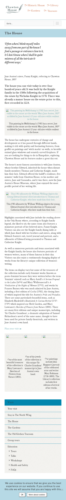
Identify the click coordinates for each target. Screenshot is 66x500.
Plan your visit (12, 328)
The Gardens (14, 427)
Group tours (14, 440)
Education (12, 446)
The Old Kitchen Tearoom (20, 434)
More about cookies (37, 495)
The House (13, 421)
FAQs (13, 469)
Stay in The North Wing (19, 415)
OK (22, 495)
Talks (13, 456)
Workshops (16, 460)
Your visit (12, 408)
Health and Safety (19, 465)
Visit (11, 402)
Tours (13, 451)
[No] (62, 489)
